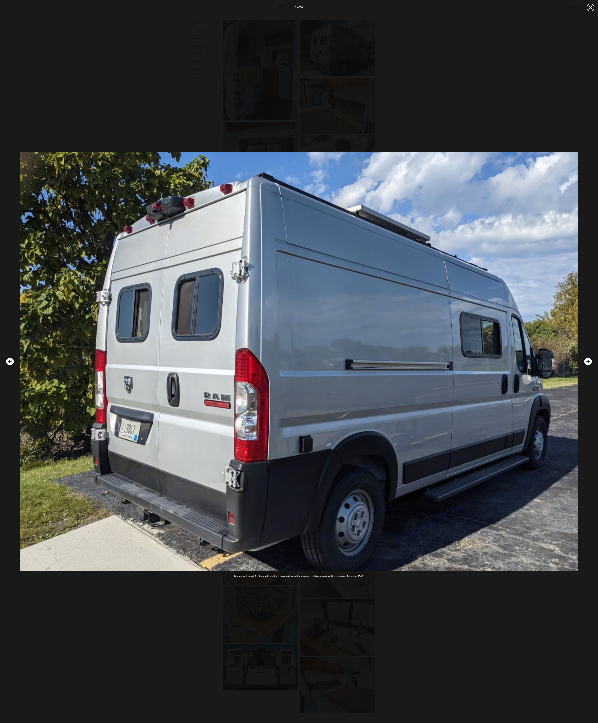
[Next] (588, 361)
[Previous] (10, 361)
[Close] (590, 7)
